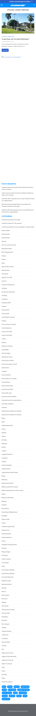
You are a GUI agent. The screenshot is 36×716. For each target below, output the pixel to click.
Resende (4, 588)
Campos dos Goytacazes (8, 292)
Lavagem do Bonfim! (7, 454)
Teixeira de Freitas (6, 631)
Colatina (4, 320)
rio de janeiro (22, 693)
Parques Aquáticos (7, 537)
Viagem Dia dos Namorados (9, 656)
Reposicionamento (7, 584)
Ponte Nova (5, 555)
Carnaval (4, 306)
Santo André (5, 606)
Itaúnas (4, 447)
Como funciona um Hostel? (9, 324)
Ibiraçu (3, 418)
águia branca (6, 699)
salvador (5, 696)
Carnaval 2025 (5, 313)
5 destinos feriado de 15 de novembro (12, 223)
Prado (3, 566)
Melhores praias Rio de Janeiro (10, 487)
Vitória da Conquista (7, 681)
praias (15, 693)
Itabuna (4, 436)
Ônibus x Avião (5, 519)
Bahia (3, 263)
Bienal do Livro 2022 (7, 277)
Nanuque (4, 501)
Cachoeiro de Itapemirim (8, 284)
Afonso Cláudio (6, 230)
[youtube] (20, 707)
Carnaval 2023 (5, 310)
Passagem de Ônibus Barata (9, 544)
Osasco (4, 523)
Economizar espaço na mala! (9, 364)
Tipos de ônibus (6, 642)
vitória (25, 696)
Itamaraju (4, 440)
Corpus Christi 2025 (7, 331)
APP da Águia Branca (7, 252)
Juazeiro (4, 450)
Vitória (3, 678)
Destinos (4, 342)
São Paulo (4, 620)
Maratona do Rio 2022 (7, 483)
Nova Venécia (5, 508)
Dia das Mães (5, 349)
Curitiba (4, 338)
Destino (10, 686)
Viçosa (3, 671)
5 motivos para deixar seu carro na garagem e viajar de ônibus (18, 227)
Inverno (4, 429)
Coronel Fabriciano (8, 36)
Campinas (4, 288)
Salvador (4, 602)
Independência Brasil (7, 425)
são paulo (12, 696)
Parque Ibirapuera (6, 533)
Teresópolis (5, 638)
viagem (19, 696)
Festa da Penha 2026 (7, 385)
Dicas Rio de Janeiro (7, 357)
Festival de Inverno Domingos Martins (11, 400)
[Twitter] (15, 707)
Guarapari (4, 407)
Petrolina (4, 548)
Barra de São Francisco (8, 266)
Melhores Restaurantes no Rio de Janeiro (12, 490)
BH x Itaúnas (5, 274)
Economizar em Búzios (8, 360)
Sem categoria (5, 624)
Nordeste (4, 505)
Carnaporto (5, 299)
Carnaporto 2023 (6, 302)
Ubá (3, 649)
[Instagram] (18, 707)
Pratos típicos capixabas (8, 570)
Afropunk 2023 (6, 234)
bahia (4, 686)
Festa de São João (6, 393)
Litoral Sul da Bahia (7, 465)
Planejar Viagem (6, 552)
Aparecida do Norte (7, 248)
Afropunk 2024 (6, 237)
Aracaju (4, 256)
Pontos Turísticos (6, 559)
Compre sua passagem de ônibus (21, 1)
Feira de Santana (6, 375)
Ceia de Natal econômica (8, 317)
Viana (3, 667)
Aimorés (4, 241)
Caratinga (4, 295)
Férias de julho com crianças (9, 378)
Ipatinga (4, 432)
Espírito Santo (5, 367)
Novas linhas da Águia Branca (9, 512)
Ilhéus (3, 422)
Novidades (4, 515)
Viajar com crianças (7, 663)
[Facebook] (13, 707)
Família (4, 689)
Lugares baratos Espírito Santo (10, 472)
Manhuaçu (4, 479)
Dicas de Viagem (6, 353)
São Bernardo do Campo (8, 609)
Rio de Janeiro (5, 595)
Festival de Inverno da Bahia (9, 396)
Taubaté (4, 627)
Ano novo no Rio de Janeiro (9, 245)
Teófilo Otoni (5, 635)
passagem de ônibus (23, 689)
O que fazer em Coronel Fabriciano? (15, 39)
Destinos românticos (7, 346)
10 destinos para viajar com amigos (11, 219)
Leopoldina (4, 458)
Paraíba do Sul (5, 530)
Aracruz (4, 259)
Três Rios (4, 645)
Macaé (3, 476)
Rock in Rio (4, 598)
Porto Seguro (5, 562)
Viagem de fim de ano (7, 653)
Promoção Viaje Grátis (7, 577)
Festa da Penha (6, 382)
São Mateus (5, 616)
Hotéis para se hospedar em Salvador (11, 411)
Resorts (4, 591)
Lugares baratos (6, 468)
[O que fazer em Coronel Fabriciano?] (18, 23)
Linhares (4, 461)
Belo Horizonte (5, 270)
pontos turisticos (7, 693)
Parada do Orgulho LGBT (8, 526)
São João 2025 (6, 613)
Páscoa (4, 541)
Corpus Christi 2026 (7, 335)
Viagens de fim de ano (7, 660)
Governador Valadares (7, 403)
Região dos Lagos (6, 580)
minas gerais (12, 689)
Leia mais (5, 50)
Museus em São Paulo (7, 497)
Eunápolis (4, 371)
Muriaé (3, 494)
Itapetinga (4, 443)
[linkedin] (23, 707)
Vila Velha (4, 674)
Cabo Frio (4, 281)
